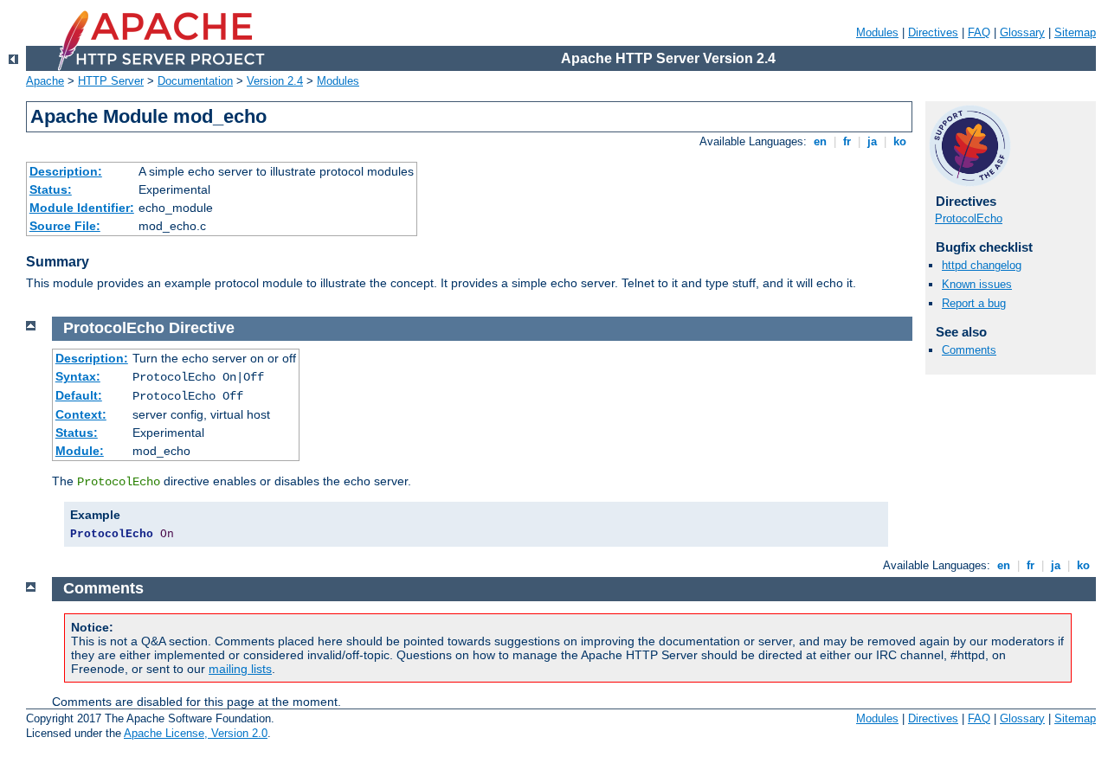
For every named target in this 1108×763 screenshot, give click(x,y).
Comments (969, 349)
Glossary (1022, 32)
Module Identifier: (81, 208)
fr (847, 141)
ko (900, 141)
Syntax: (77, 376)
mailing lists (240, 669)
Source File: (64, 226)
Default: (78, 395)
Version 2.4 (275, 80)
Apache (45, 80)
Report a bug (974, 303)
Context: (80, 414)
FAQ (979, 32)
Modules (877, 32)
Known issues (977, 284)
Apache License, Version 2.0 (195, 733)
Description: (65, 171)
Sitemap (1075, 32)
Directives (933, 32)
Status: (50, 189)
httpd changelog (981, 265)
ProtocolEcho (968, 218)
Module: (79, 451)
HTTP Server (111, 80)
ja (872, 141)
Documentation (195, 80)
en (820, 141)
